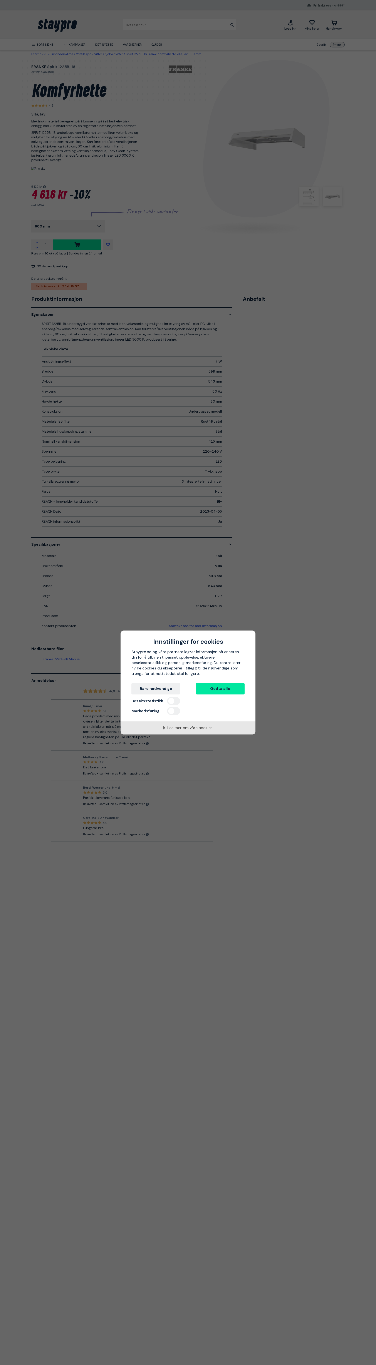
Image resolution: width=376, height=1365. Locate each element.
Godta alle (220, 688)
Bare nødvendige (156, 688)
